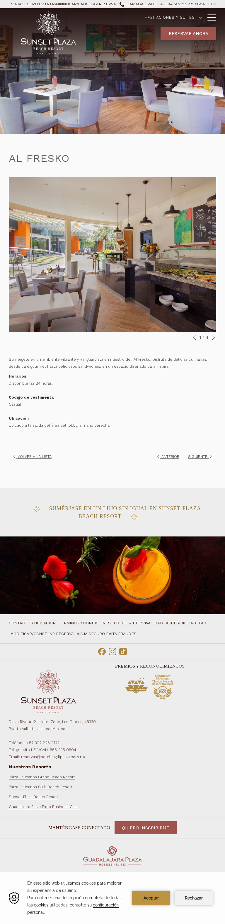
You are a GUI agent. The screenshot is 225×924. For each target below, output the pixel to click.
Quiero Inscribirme (145, 828)
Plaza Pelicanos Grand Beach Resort (42, 777)
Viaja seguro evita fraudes (107, 634)
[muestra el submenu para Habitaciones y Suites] (200, 17)
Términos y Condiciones (85, 623)
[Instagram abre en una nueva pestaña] (112, 651)
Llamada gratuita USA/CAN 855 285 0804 (164, 4)
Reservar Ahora (188, 33)
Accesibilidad (181, 623)
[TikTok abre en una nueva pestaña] (123, 651)
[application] (112, 898)
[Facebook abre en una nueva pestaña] (102, 651)
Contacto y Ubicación (32, 623)
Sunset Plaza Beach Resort (33, 797)
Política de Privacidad (138, 623)
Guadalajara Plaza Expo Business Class (44, 807)
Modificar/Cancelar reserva (42, 634)
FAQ (202, 623)
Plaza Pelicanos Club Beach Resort (40, 787)
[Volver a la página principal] (48, 32)
